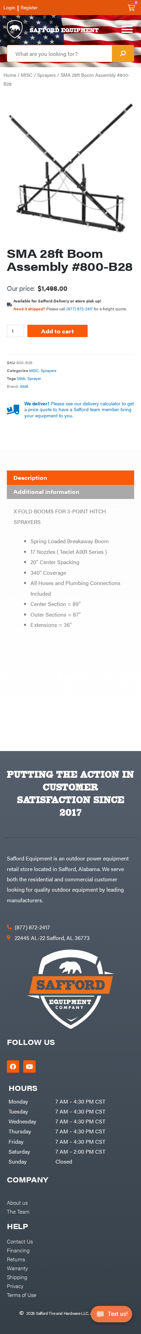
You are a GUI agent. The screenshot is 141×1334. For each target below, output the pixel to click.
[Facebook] (13, 1066)
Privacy (15, 1286)
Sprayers (46, 75)
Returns (16, 1259)
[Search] (123, 53)
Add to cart (57, 331)
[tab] (70, 478)
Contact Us (20, 1241)
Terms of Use (21, 1294)
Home (9, 75)
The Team (18, 1211)
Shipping (17, 1277)
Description (30, 477)
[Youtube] (29, 1066)
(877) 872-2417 (79, 309)
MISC (27, 75)
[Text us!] (111, 1316)
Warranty (17, 1268)
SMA (21, 378)
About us (17, 1202)
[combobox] (59, 53)
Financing (18, 1250)
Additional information (46, 492)
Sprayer (34, 378)
